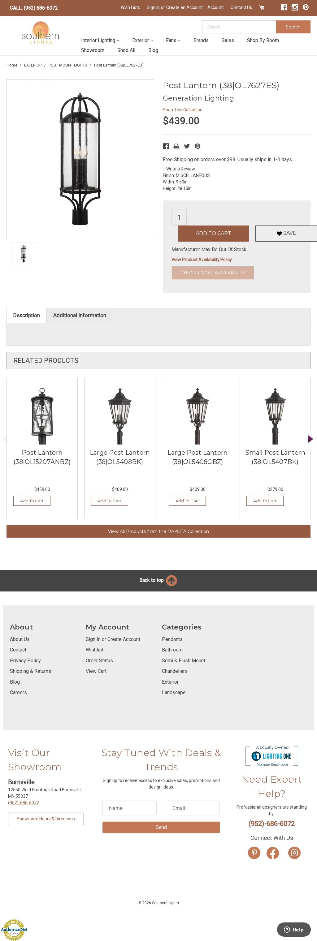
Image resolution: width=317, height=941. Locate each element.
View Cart (96, 671)
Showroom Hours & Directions (46, 818)
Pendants (172, 639)
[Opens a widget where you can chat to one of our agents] (294, 930)
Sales (228, 40)
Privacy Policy (25, 661)
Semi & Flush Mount (183, 661)
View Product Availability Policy (202, 259)
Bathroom (172, 650)
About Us (20, 639)
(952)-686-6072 (23, 802)
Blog (153, 50)
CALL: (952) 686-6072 (34, 8)
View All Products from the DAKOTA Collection (158, 531)
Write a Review (180, 168)
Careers (18, 692)
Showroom (92, 50)
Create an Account (184, 7)
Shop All (126, 50)
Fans (171, 40)
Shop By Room (263, 40)
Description (26, 315)
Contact (18, 650)
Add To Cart (32, 500)
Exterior (140, 40)
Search (293, 27)
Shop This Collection (182, 109)
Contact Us (241, 7)
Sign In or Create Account (113, 639)
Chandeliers (175, 671)
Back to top (152, 580)
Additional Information (79, 315)
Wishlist (94, 650)
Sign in (153, 7)
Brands (201, 40)
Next (311, 439)
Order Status (99, 661)
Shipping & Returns (30, 671)
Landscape (174, 692)
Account (215, 7)
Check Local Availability (212, 273)
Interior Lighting (98, 40)
